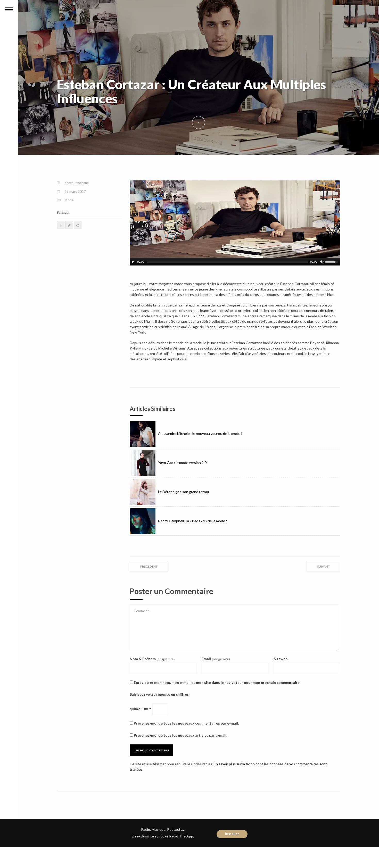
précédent (149, 566)
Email (216, 659)
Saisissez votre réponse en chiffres (159, 694)
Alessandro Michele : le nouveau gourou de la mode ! (200, 433)
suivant (323, 566)
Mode (68, 200)
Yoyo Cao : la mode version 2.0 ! (183, 462)
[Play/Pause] (133, 262)
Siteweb (280, 659)
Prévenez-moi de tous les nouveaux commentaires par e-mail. (186, 723)
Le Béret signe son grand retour (183, 491)
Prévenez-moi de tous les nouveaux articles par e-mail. (180, 735)
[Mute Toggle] (322, 262)
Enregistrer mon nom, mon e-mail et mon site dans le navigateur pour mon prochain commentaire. (217, 682)
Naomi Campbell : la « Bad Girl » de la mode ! (192, 521)
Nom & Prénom (152, 659)
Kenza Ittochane (76, 183)
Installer (232, 834)
